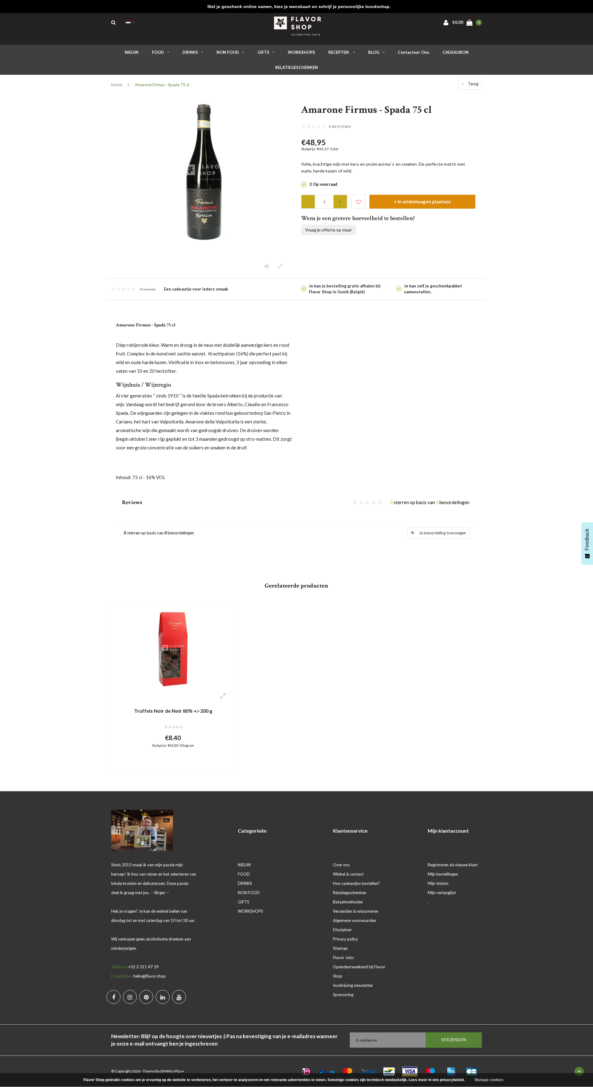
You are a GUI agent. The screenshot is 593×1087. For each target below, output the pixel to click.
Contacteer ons (413, 52)
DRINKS (190, 52)
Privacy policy (345, 938)
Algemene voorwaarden (354, 920)
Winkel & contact (348, 874)
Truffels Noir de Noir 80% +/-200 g (173, 711)
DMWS (166, 1071)
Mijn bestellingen (443, 874)
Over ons (341, 864)
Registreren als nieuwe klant (453, 864)
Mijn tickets (438, 883)
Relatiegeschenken (349, 892)
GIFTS (263, 52)
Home (116, 84)
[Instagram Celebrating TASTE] (130, 997)
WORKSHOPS (301, 52)
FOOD (158, 52)
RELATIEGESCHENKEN (296, 67)
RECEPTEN (339, 52)
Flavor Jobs (343, 957)
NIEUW (132, 52)
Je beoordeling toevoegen (442, 532)
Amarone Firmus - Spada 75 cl (162, 84)
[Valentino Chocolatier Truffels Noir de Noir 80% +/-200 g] (173, 648)
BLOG (373, 52)
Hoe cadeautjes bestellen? (356, 883)
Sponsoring (343, 994)
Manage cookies (489, 1080)
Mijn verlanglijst (442, 892)
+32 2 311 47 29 (143, 966)
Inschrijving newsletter (353, 985)
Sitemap (340, 948)
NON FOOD (228, 52)
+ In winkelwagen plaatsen (422, 201)
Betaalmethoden (348, 901)
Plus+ (179, 1071)
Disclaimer (342, 929)
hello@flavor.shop (149, 976)
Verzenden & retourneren (355, 911)
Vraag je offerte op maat (328, 229)
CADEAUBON (456, 52)
